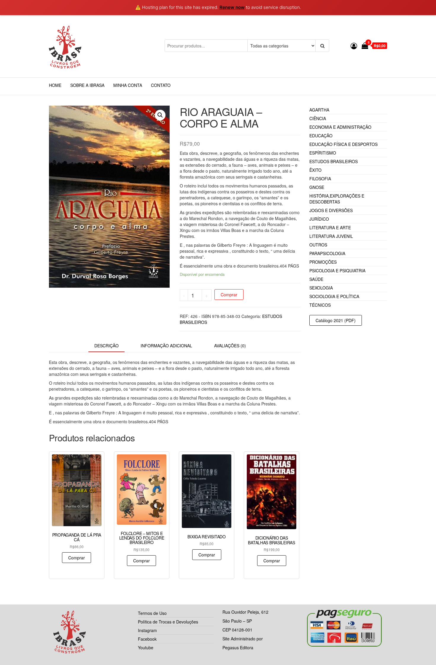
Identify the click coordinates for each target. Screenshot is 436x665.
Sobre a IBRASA (87, 85)
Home (55, 85)
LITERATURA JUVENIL (331, 236)
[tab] (110, 346)
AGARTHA (319, 110)
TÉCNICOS (320, 305)
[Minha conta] (354, 45)
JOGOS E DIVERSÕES (331, 210)
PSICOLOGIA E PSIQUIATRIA (337, 270)
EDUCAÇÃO (320, 136)
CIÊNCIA (317, 118)
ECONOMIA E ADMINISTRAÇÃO (340, 127)
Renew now (232, 7)
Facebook (147, 639)
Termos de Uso (152, 613)
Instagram (147, 630)
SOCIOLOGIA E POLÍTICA (334, 296)
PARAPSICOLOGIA (327, 253)
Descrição (106, 346)
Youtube (145, 647)
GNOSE (316, 187)
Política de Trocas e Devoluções (168, 622)
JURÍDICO (319, 219)
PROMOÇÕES (323, 262)
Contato (161, 85)
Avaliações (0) (230, 346)
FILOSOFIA (320, 179)
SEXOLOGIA (321, 288)
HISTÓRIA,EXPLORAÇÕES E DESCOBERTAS (336, 199)
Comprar (229, 295)
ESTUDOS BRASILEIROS (333, 161)
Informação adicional (166, 346)
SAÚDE (316, 279)
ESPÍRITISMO (322, 153)
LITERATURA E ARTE (330, 227)
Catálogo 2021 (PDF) (336, 320)
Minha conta (127, 85)
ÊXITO (315, 170)
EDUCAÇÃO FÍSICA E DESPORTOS (343, 144)
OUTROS (318, 245)
